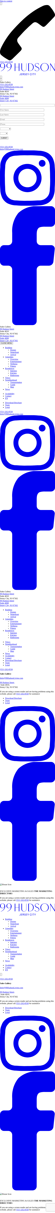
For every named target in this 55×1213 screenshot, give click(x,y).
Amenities (9, 357)
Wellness (13, 364)
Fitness (13, 366)
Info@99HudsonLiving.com (11, 87)
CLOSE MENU (6, 343)
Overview (14, 359)
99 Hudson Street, (7, 682)
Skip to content (6, 1)
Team (7, 405)
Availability (9, 394)
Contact (8, 396)
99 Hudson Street (7, 89)
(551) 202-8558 (6, 62)
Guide (12, 385)
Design (13, 350)
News (7, 389)
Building (8, 348)
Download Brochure (13, 403)
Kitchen (13, 373)
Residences (9, 368)
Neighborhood (11, 380)
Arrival (13, 355)
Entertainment (15, 361)
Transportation (16, 382)
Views (7, 378)
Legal (7, 407)
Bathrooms (14, 375)
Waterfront (14, 352)
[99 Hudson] (27, 74)
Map (12, 387)
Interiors (13, 371)
